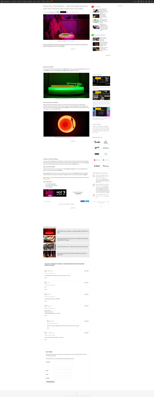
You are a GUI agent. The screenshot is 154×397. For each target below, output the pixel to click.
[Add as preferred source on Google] (63, 12)
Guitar (14, 1)
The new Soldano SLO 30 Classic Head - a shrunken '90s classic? (102, 185)
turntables (50, 186)
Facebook (143, 1)
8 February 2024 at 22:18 (50, 308)
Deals (49, 1)
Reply (46, 277)
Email (47, 374)
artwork (55, 185)
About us (94, 201)
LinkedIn (138, 1)
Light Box (87, 162)
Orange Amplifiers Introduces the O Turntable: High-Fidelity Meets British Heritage (72, 239)
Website (47, 378)
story (59, 104)
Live (34, 1)
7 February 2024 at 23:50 (50, 285)
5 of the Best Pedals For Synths (102, 194)
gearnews (7, 1)
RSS (149, 1)
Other (43, 1)
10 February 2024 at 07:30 (52, 323)
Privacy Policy (99, 201)
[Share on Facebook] (82, 201)
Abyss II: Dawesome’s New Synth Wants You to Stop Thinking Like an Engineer (101, 114)
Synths (19, 1)
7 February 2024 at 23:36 (50, 273)
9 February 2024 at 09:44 (50, 335)
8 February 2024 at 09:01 (50, 296)
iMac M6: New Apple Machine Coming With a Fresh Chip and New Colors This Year (102, 176)
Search (152, 1)
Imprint (104, 201)
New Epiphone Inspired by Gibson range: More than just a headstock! (72, 254)
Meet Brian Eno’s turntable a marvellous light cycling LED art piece (72, 231)
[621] (106, 141)
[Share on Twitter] (87, 201)
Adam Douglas (52, 12)
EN (135, 1)
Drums (30, 1)
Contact (108, 201)
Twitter (146, 1)
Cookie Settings (101, 202)
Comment (48, 362)
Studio (25, 1)
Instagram (141, 1)
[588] (97, 147)
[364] (105, 153)
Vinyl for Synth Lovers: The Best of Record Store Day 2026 (72, 246)
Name (47, 370)
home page (53, 183)
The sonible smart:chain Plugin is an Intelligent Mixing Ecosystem (101, 83)
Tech (38, 1)
